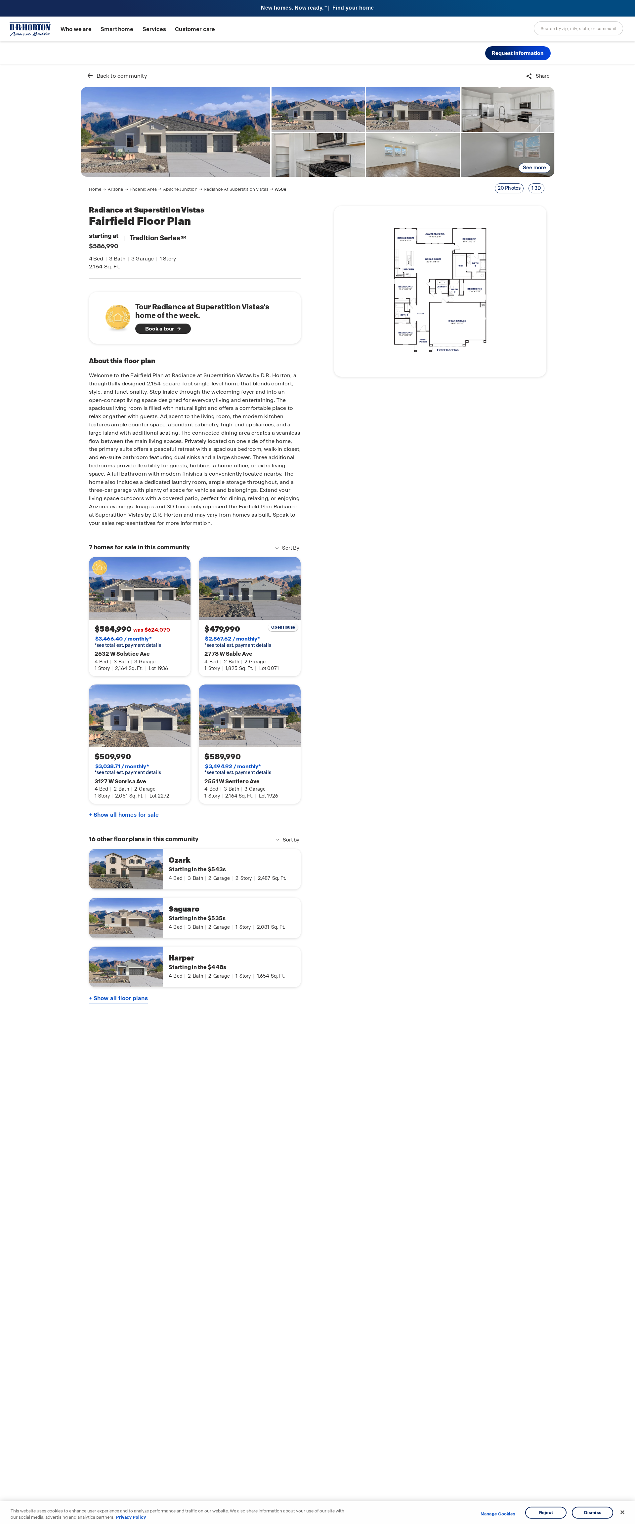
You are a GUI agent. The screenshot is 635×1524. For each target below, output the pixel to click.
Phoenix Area (143, 189)
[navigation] (188, 189)
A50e (280, 189)
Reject (546, 1512)
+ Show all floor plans (118, 998)
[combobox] (578, 28)
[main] (318, 794)
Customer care (195, 29)
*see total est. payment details (128, 642)
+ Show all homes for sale (124, 814)
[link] (175, 132)
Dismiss (592, 1512)
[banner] (317, 8)
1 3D (536, 188)
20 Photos (509, 188)
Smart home (117, 29)
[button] (518, 53)
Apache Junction (180, 189)
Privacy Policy (131, 1517)
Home (95, 189)
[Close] (622, 1512)
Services (154, 29)
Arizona (115, 189)
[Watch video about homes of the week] (114, 315)
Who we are (76, 29)
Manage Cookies (498, 1514)
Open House (283, 627)
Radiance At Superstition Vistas (236, 189)
